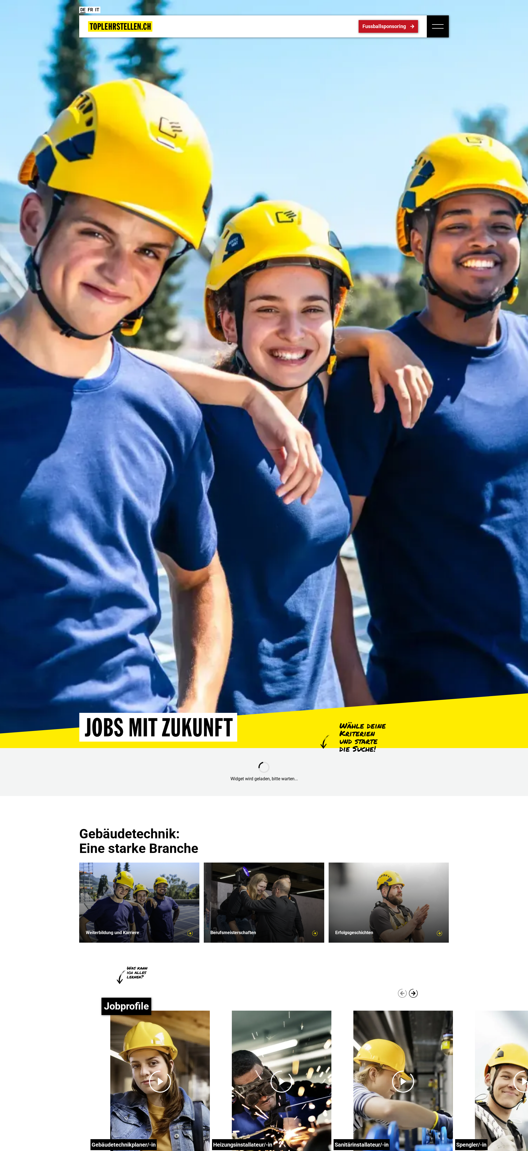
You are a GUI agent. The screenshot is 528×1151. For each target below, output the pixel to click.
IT (97, 9)
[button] (438, 26)
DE (83, 9)
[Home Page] (120, 26)
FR (90, 9)
